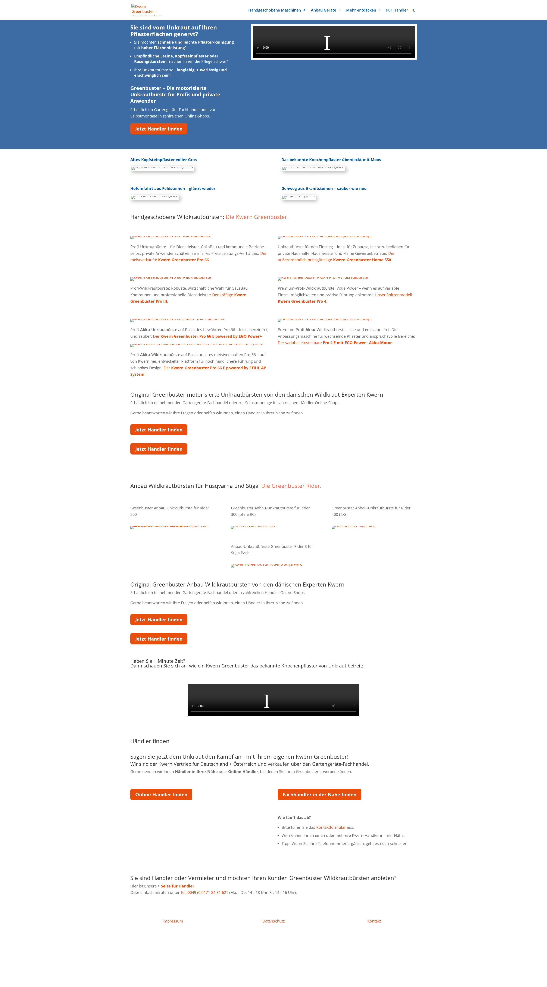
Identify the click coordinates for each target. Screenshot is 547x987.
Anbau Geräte (323, 11)
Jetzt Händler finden (158, 128)
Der (207, 336)
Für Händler (397, 11)
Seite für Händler (177, 886)
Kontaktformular (331, 827)
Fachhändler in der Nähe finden (319, 794)
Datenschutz (273, 921)
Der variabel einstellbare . (335, 342)
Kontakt (374, 921)
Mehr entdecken (361, 11)
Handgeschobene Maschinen (274, 11)
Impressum (173, 921)
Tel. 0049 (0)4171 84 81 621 (204, 892)
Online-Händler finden (161, 794)
